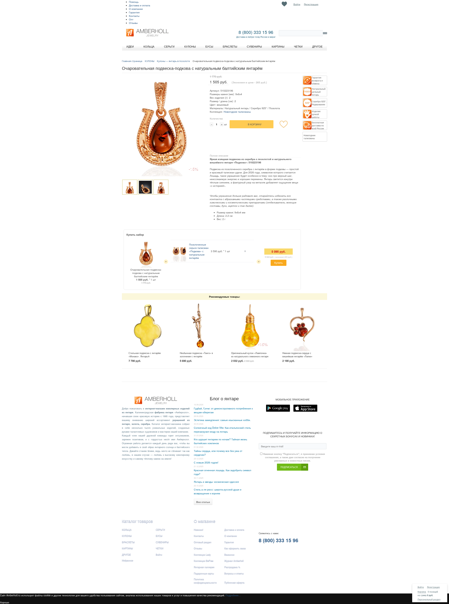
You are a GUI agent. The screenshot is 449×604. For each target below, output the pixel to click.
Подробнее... (233, 595)
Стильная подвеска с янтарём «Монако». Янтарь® (145, 354)
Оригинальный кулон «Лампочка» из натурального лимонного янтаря (249, 354)
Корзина (422, 591)
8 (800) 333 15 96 (256, 32)
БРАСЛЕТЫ (128, 542)
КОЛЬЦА (127, 529)
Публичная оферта (234, 582)
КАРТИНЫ (127, 548)
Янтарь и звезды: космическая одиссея (216, 481)
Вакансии (229, 554)
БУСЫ (159, 535)
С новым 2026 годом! (206, 462)
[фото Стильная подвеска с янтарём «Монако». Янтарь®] (148, 325)
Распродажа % (232, 567)
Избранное (127, 560)
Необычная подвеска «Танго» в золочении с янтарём (196, 354)
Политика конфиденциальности (205, 580)
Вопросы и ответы (234, 573)
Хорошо (4, 602)
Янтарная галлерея (204, 567)
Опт (131, 19)
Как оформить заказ (235, 548)
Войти (421, 587)
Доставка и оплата (139, 5)
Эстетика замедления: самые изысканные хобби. (222, 420)
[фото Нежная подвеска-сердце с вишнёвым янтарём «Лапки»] (301, 325)
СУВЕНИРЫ (162, 542)
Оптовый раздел (202, 542)
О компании (136, 9)
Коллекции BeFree (203, 560)
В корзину (255, 124)
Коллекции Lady (202, 554)
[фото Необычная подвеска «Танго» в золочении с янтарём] (199, 325)
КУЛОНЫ (127, 535)
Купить (278, 262)
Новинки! (198, 529)
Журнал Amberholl (234, 560)
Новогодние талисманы (237, 111)
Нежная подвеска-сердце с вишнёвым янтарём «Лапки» (297, 354)
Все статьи (203, 502)
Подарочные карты (204, 573)
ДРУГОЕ (126, 554)
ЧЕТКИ (159, 548)
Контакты (134, 16)
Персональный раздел (429, 599)
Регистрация (433, 587)
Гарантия (134, 12)
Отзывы (133, 23)
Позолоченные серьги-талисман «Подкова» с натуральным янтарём (199, 251)
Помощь (134, 2)
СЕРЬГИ (160, 529)
